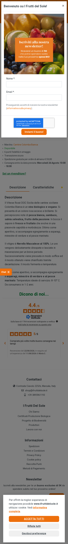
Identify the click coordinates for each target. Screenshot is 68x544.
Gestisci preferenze (34, 533)
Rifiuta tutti (34, 526)
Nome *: (10, 78)
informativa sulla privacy (19, 108)
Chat (3, 272)
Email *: (10, 91)
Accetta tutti (34, 518)
